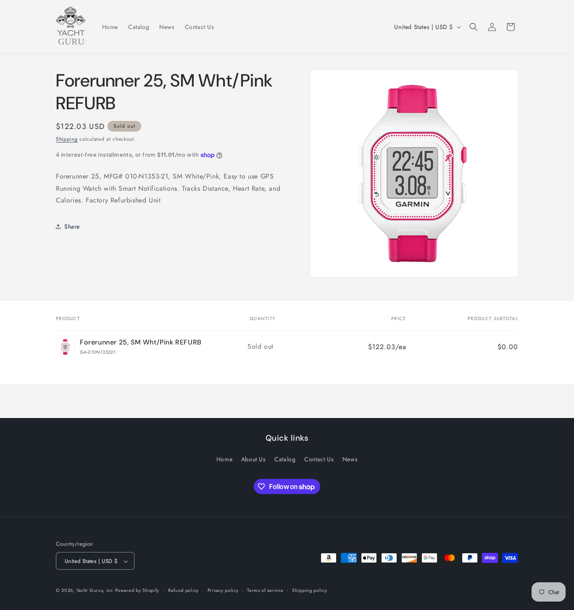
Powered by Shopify (137, 590)
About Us (253, 459)
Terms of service (265, 590)
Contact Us (319, 459)
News (350, 459)
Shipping (67, 139)
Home (224, 459)
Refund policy (183, 590)
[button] (473, 27)
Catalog (284, 459)
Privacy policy (223, 590)
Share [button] (72, 226)
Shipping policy (309, 590)
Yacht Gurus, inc (94, 590)
